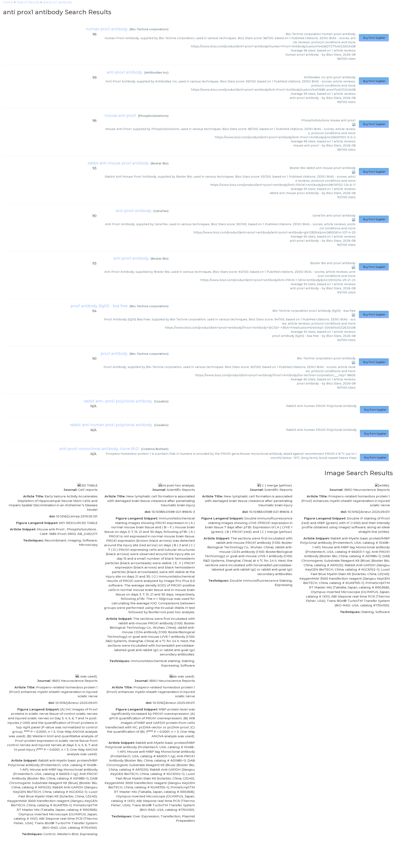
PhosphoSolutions (153, 116)
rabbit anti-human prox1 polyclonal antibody (111, 425)
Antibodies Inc (156, 72)
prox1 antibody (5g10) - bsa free (99, 306)
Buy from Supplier (373, 37)
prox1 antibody (114, 353)
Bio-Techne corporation (149, 29)
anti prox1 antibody (131, 258)
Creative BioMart (154, 449)
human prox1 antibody (107, 29)
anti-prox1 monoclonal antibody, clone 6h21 (99, 449)
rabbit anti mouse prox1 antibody (118, 163)
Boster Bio (159, 163)
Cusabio (161, 401)
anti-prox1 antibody (124, 72)
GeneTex (160, 211)
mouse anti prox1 (120, 115)
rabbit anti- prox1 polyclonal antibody (118, 401)
